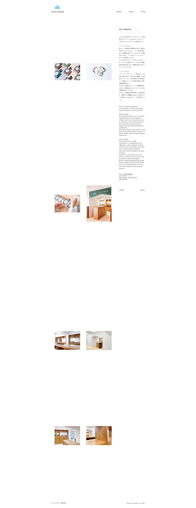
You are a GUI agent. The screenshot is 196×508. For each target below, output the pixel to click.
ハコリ (130, 176)
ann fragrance (128, 174)
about (131, 11)
